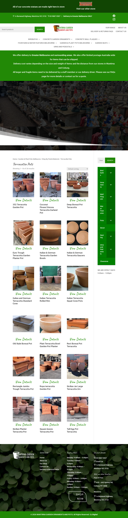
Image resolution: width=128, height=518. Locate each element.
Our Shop (43, 464)
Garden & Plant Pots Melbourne (75, 43)
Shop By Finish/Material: (50, 159)
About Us (122, 28)
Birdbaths (33, 39)
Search (40, 29)
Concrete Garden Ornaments (56, 39)
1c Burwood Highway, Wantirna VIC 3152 (30, 16)
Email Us (99, 461)
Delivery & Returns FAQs (102, 31)
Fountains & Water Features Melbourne (36, 43)
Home (15, 159)
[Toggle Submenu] (110, 173)
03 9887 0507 (55, 16)
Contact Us (121, 31)
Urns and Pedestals (63, 47)
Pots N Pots (98, 478)
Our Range (110, 28)
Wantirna (97, 492)
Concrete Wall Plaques (86, 39)
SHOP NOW (80, 496)
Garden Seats (101, 43)
